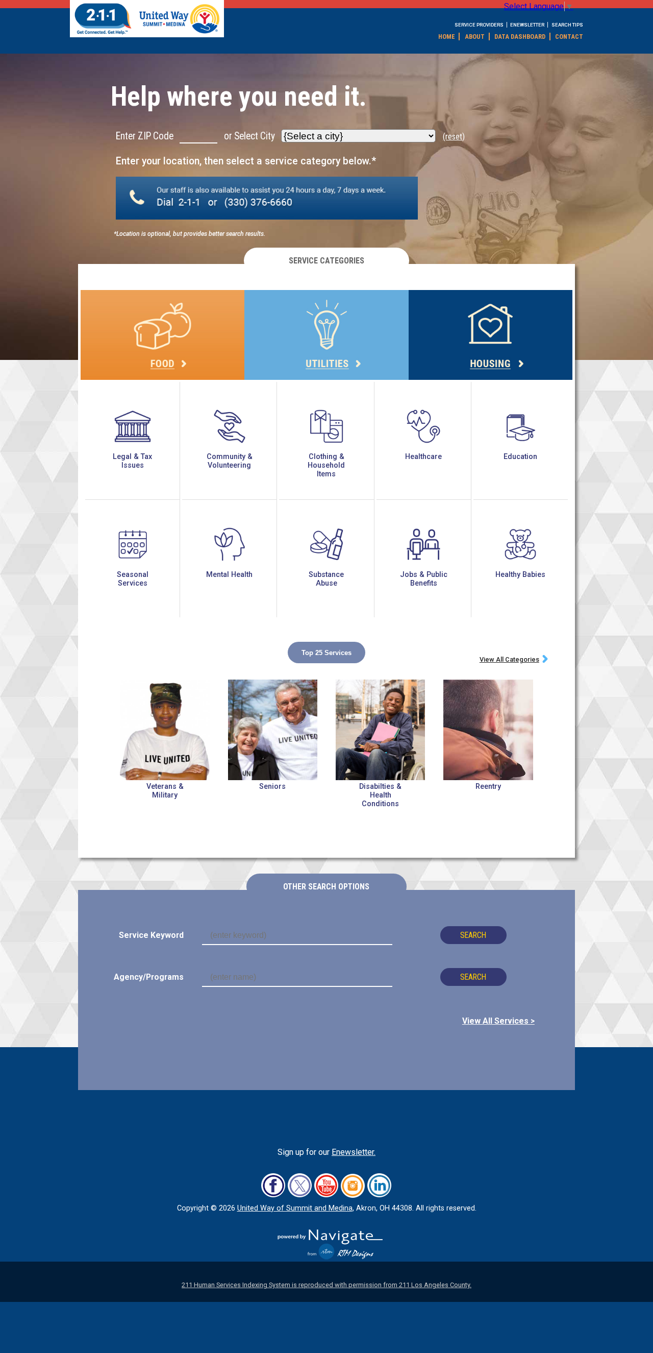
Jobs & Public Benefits (423, 579)
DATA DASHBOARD (519, 36)
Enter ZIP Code (144, 136)
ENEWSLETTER (527, 25)
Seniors (272, 786)
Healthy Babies (520, 574)
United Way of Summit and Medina (295, 1208)
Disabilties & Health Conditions (380, 795)
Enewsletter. (353, 1152)
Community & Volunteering (230, 461)
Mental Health (229, 574)
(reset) (454, 136)
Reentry (488, 786)
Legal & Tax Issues (132, 461)
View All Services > (498, 1021)
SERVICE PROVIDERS (479, 25)
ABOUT (475, 36)
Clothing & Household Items (326, 465)
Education (520, 456)
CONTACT (569, 36)
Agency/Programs (149, 977)
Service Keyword (151, 935)
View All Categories (509, 659)
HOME (446, 36)
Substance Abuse (326, 579)
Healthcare (423, 456)
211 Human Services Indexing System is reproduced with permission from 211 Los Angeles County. (326, 1285)
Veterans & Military (165, 791)
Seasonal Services (132, 579)
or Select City (249, 136)
